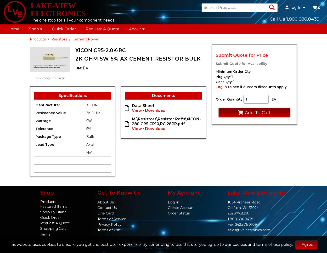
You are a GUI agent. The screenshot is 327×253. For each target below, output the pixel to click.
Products (38, 39)
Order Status (179, 213)
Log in (221, 87)
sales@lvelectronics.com (249, 230)
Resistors (59, 39)
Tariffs (45, 234)
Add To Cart (258, 112)
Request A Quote (102, 29)
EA (273, 99)
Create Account (181, 208)
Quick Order (64, 29)
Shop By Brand (53, 212)
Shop (34, 29)
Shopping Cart (53, 228)
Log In (296, 8)
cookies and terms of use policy (262, 244)
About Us (105, 202)
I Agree (306, 244)
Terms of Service (111, 219)
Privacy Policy (109, 224)
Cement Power (86, 39)
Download (155, 110)
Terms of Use (108, 230)
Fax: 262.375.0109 (242, 224)
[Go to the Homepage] (15, 12)
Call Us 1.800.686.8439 (295, 19)
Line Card (105, 213)
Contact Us (107, 208)
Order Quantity (229, 99)
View (137, 110)
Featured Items (53, 206)
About (135, 29)
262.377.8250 (238, 213)
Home (13, 29)
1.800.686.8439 (240, 219)
